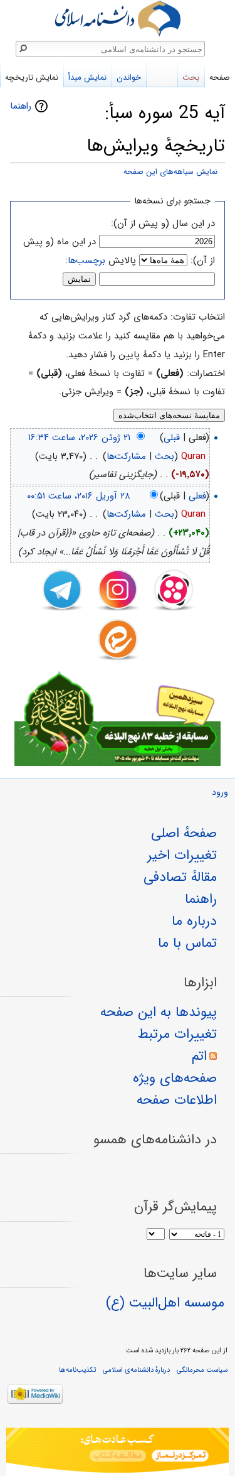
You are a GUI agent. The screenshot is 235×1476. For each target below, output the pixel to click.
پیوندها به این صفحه (158, 1012)
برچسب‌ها (86, 260)
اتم (199, 1056)
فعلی (197, 496)
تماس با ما (187, 943)
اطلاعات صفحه (177, 1100)
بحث (164, 456)
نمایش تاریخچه (31, 77)
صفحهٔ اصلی (184, 833)
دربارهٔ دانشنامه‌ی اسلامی (136, 1370)
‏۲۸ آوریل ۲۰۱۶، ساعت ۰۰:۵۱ (78, 496)
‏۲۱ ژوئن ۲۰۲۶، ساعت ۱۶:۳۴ (79, 437)
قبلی (172, 437)
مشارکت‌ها (126, 456)
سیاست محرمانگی (202, 1370)
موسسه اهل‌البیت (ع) (165, 1302)
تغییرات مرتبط (177, 1034)
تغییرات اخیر (182, 855)
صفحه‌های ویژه (175, 1078)
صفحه (219, 77)
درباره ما (194, 921)
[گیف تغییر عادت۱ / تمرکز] (117, 1452)
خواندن (129, 77)
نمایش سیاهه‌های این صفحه (170, 172)
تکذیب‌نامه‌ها (77, 1370)
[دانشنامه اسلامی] (117, 18)
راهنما (20, 106)
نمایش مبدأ (87, 77)
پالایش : (100, 260)
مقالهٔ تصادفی (180, 877)
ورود (220, 792)
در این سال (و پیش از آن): (163, 223)
